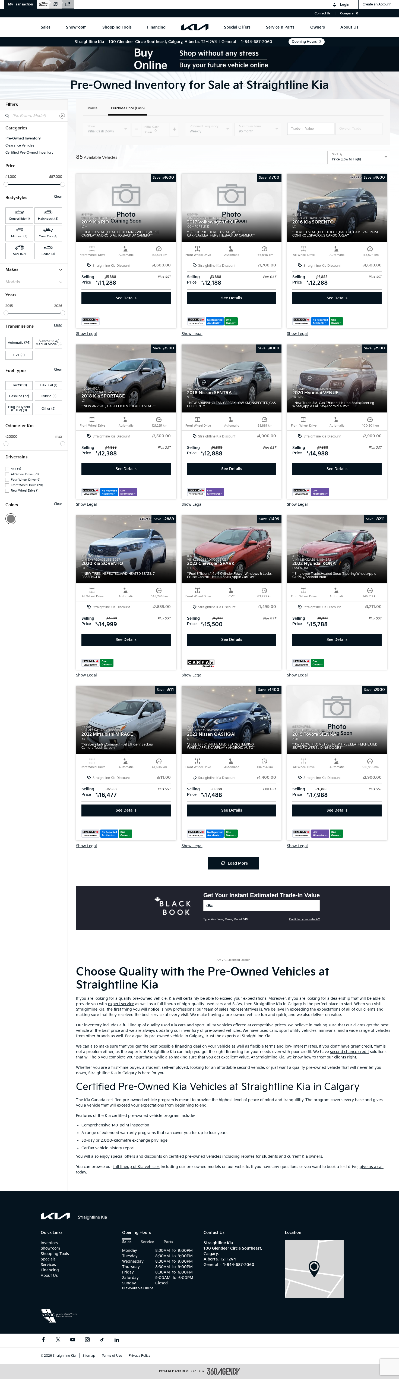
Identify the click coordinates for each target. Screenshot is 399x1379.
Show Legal (86, 334)
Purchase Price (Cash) (128, 108)
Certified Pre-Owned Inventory (29, 153)
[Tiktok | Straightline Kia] (102, 1340)
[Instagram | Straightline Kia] (87, 1340)
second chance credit (349, 1051)
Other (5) (48, 409)
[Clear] (62, 116)
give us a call (372, 1166)
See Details (126, 298)
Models (12, 282)
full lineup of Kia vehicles (136, 1166)
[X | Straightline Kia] (58, 1340)
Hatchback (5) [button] (48, 218)
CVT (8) (19, 355)
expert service (121, 1004)
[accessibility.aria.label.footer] (223, 1371)
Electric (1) (19, 385)
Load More (238, 863)
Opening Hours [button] (304, 42)
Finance (91, 108)
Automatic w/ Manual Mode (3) (49, 342)
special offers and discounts (136, 1156)
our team (205, 1009)
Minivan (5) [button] (19, 236)
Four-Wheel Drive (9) (25, 480)
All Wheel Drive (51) (25, 474)
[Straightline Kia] (314, 1269)
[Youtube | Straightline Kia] (72, 1340)
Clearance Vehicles (19, 146)
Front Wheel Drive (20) (27, 485)
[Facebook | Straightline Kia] (43, 1340)
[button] (20, 4)
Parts (168, 1242)
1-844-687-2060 (256, 41)
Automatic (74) (19, 343)
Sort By (337, 154)
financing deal (188, 1046)
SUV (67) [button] (19, 254)
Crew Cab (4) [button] (48, 236)
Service (147, 1242)
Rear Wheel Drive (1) (25, 490)
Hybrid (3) (48, 396)
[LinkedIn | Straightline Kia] (116, 1340)
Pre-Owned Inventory (23, 138)
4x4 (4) (16, 469)
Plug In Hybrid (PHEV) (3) (19, 408)
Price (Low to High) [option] (346, 159)
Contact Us (322, 13)
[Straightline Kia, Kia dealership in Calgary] (194, 27)
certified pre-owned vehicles (195, 1156)
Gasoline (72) (19, 396)
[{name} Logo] (55, 1216)
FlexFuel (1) (48, 385)
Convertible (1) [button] (19, 218)
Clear (58, 196)
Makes (11, 270)
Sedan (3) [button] (48, 254)
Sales (126, 1242)
